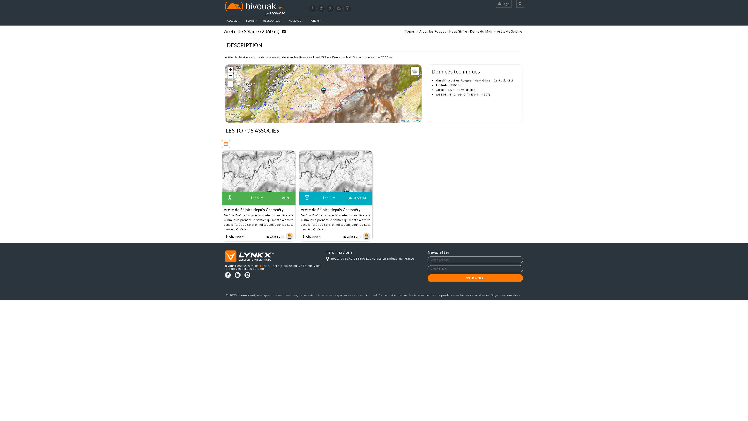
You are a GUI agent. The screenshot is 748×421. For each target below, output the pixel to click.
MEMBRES (295, 20)
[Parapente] (347, 8)
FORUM (314, 20)
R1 (287, 198)
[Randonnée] (313, 8)
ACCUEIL (232, 20)
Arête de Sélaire (509, 31)
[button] (323, 90)
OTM (418, 121)
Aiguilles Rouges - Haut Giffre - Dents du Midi (455, 31)
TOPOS (250, 20)
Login (505, 4)
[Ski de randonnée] (330, 8)
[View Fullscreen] (230, 84)
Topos (410, 31)
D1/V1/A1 (359, 198)
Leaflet (407, 121)
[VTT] (338, 8)
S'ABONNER (475, 278)
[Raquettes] (321, 8)
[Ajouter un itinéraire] (283, 31)
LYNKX (265, 266)
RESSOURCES (271, 20)
